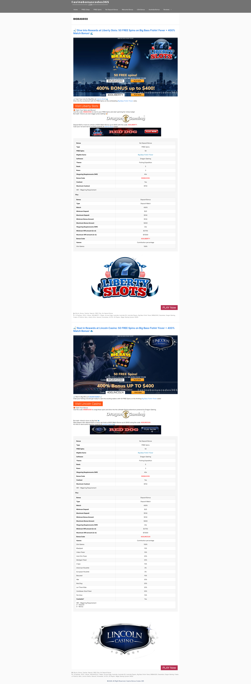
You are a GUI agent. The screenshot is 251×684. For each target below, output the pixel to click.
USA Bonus (141, 9)
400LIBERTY (132, 125)
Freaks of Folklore (78, 317)
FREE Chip (98, 313)
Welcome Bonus (127, 9)
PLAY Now (169, 307)
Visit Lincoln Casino (88, 403)
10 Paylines (78, 315)
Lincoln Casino (94, 397)
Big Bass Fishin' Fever (144, 315)
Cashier (87, 313)
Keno (86, 317)
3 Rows (89, 315)
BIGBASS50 (87, 112)
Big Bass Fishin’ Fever (125, 101)
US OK (111, 317)
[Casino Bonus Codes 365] (91, 3)
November (105, 317)
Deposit (92, 313)
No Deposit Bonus (111, 9)
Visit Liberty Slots (86, 106)
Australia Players (132, 315)
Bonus (82, 313)
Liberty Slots (101, 99)
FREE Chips (86, 9)
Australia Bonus (154, 9)
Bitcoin (77, 313)
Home (76, 9)
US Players (117, 317)
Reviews (166, 9)
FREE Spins (97, 9)
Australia (116, 315)
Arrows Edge (109, 315)
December (162, 315)
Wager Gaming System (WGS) (129, 317)
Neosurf (99, 317)
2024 (84, 315)
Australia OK (123, 315)
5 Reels (102, 315)
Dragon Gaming (170, 315)
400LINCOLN (145, 422)
